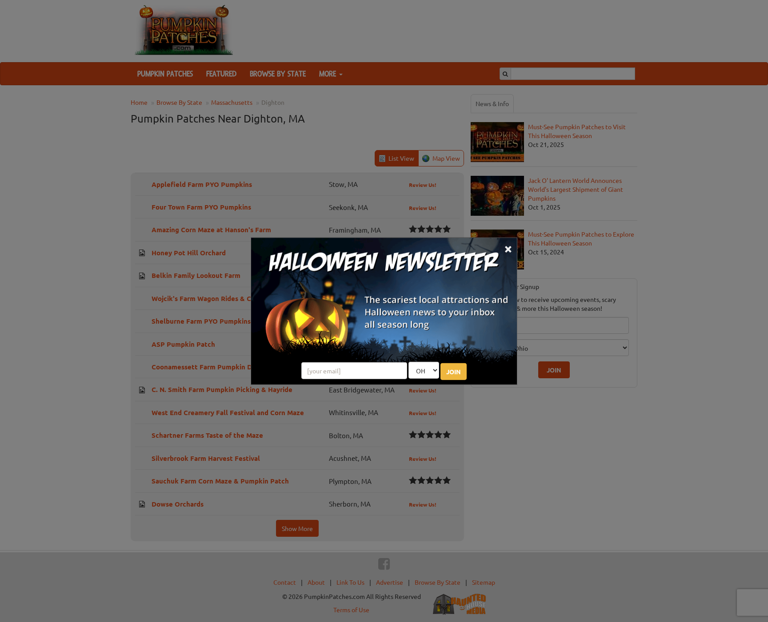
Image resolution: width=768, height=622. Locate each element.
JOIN (453, 372)
